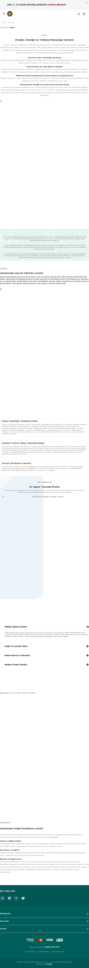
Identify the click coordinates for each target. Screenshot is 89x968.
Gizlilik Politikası (43, 951)
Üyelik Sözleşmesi (58, 951)
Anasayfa (3, 27)
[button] (84, 14)
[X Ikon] (16, 898)
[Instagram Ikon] (2, 898)
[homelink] (10, 14)
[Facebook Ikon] (9, 898)
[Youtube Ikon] (23, 898)
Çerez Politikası (30, 951)
